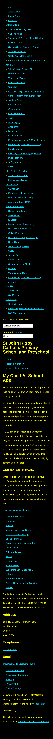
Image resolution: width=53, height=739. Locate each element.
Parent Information (15, 364)
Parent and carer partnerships (20, 543)
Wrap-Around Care (15, 578)
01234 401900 (10, 649)
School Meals (12, 565)
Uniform (9, 574)
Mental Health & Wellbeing (19, 530)
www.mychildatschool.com (16, 510)
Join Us (9, 587)
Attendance (11, 521)
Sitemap (10, 679)
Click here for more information (33, 721)
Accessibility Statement (17, 675)
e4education (39, 704)
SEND (9, 556)
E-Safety (10, 525)
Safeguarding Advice (16, 552)
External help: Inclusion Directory (22, 583)
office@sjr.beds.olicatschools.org (19, 664)
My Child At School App (17, 368)
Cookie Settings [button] (13, 688)
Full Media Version (15, 670)
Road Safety (12, 547)
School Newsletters (15, 516)
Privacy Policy (12, 684)
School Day (11, 561)
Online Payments (14, 539)
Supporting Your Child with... (19, 570)
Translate (19, 332)
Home (8, 359)
